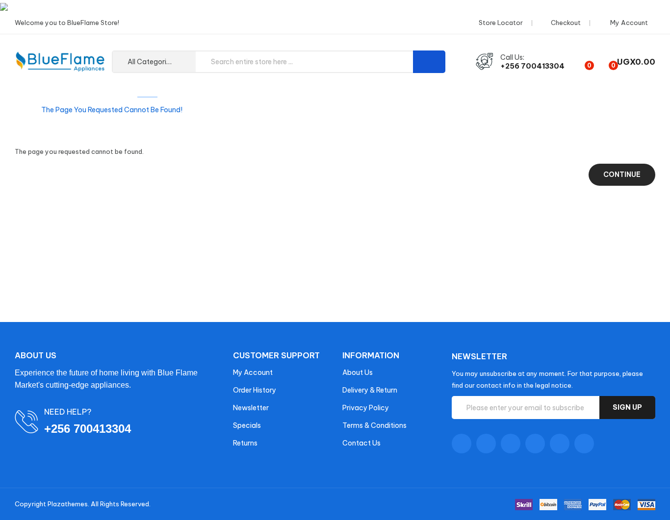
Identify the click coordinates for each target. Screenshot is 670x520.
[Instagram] (559, 443)
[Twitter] (486, 443)
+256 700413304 (532, 66)
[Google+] (510, 443)
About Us (357, 372)
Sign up (627, 407)
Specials (247, 425)
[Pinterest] (584, 443)
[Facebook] (461, 443)
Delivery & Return (369, 390)
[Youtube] (535, 443)
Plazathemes (68, 504)
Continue (622, 174)
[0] (581, 62)
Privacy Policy (365, 407)
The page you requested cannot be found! (111, 109)
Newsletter (251, 407)
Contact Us (361, 443)
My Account (253, 372)
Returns (245, 443)
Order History (254, 390)
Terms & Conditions (374, 425)
